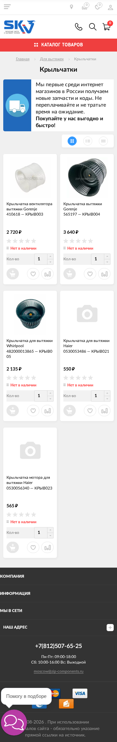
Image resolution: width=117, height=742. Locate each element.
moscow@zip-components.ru (59, 671)
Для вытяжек (52, 59)
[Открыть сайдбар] (7, 6)
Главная (23, 59)
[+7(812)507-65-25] (79, 26)
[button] (14, 723)
